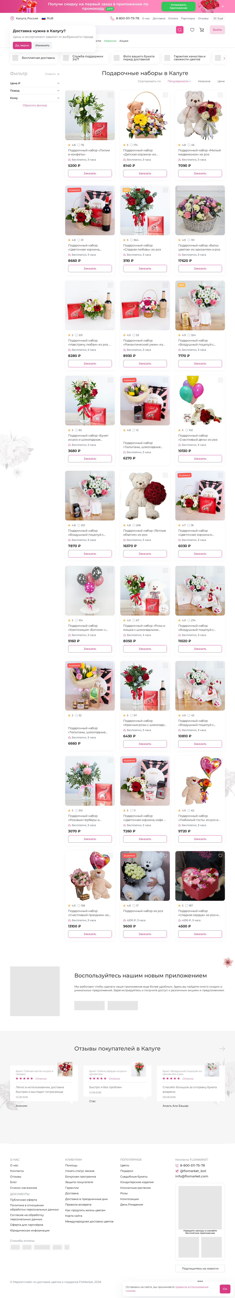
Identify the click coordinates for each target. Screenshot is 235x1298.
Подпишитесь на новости (200, 1268)
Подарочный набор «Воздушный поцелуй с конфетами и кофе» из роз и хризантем (89, 533)
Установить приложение (178, 6)
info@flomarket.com (191, 1176)
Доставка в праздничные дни (86, 1199)
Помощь (71, 1165)
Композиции (129, 1199)
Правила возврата (78, 1204)
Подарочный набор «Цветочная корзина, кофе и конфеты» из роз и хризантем (144, 818)
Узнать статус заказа (79, 1171)
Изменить (42, 45)
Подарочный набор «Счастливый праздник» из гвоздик (88, 913)
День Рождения (131, 1204)
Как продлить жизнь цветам (85, 1210)
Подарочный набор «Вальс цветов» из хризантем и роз (199, 247)
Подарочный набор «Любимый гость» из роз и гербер (198, 818)
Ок (225, 1289)
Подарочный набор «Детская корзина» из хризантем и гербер (139, 153)
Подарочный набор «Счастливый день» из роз (198, 437)
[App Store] (123, 1005)
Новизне (204, 81)
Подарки (126, 1171)
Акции (123, 40)
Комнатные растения (135, 1187)
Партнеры (188, 18)
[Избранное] (192, 29)
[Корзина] (201, 29)
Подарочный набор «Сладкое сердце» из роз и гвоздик (198, 913)
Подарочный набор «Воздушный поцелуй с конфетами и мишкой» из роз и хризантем (197, 628)
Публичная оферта (23, 1199)
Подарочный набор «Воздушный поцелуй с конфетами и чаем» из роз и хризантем (199, 343)
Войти (217, 29)
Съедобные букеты (134, 1176)
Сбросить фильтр (35, 105)
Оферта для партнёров (26, 1224)
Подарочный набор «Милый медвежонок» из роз (199, 152)
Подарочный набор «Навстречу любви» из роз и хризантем (89, 343)
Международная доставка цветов (89, 1221)
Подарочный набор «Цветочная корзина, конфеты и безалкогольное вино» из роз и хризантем (88, 248)
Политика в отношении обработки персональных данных (34, 1207)
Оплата (173, 18)
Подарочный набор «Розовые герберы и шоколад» (83, 818)
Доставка (159, 18)
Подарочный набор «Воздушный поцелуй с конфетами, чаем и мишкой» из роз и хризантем (199, 723)
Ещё (220, 18)
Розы (124, 1193)
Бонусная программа (80, 1176)
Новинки (110, 40)
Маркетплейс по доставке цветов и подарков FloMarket (53, 1282)
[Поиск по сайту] (179, 29)
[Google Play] (89, 1005)
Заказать (90, 173)
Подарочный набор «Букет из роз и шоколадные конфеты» (88, 438)
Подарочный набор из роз (143, 911)
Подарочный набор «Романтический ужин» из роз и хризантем (143, 343)
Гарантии (72, 1187)
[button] (224, 59)
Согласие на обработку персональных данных (27, 1217)
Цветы (124, 1165)
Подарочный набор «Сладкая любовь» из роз (142, 247)
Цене (221, 81)
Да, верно (22, 45)
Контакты (17, 1171)
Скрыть (50, 74)
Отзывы (203, 18)
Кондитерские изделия (137, 1182)
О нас (146, 18)
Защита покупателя (79, 1182)
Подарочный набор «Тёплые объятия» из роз (144, 532)
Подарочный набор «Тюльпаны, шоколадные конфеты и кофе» (142, 445)
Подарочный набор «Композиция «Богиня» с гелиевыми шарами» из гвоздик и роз (87, 628)
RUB (50, 18)
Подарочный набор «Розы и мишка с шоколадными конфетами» (144, 628)
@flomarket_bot (193, 1171)
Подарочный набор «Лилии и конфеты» (89, 152)
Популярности (179, 81)
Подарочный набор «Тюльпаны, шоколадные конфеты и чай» (87, 730)
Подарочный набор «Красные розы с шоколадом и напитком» (145, 723)
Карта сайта (73, 1215)
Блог (13, 1182)
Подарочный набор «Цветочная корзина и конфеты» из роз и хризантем (195, 533)
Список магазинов (23, 1187)
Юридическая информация (30, 1230)
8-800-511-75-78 (127, 18)
